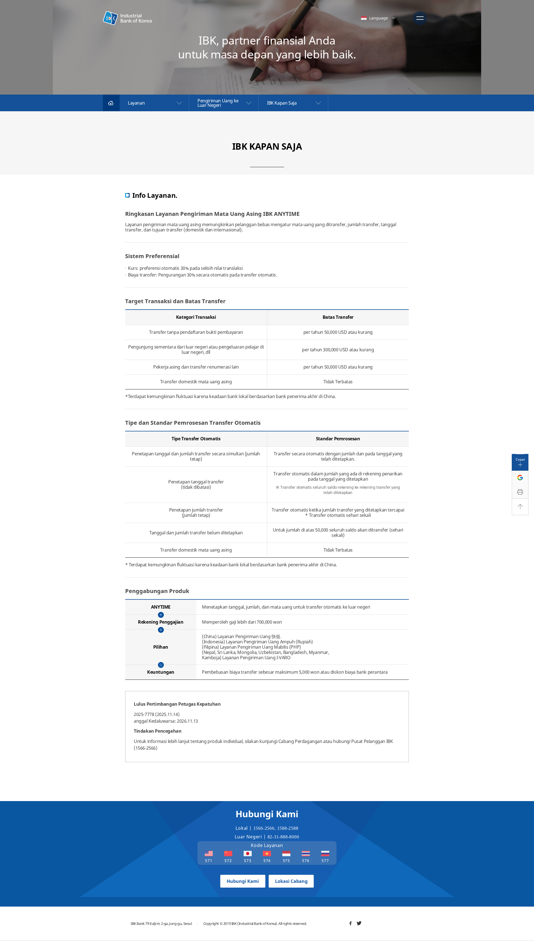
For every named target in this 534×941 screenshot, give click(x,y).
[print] (520, 492)
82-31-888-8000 (283, 836)
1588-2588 (287, 828)
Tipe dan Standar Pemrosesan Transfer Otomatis (193, 422)
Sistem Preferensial (152, 256)
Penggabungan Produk (157, 591)
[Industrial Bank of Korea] (127, 18)
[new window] (350, 923)
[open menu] (420, 18)
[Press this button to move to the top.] (520, 506)
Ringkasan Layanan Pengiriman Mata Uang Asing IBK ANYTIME (212, 214)
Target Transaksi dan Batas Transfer (175, 301)
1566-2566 (264, 828)
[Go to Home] (111, 103)
